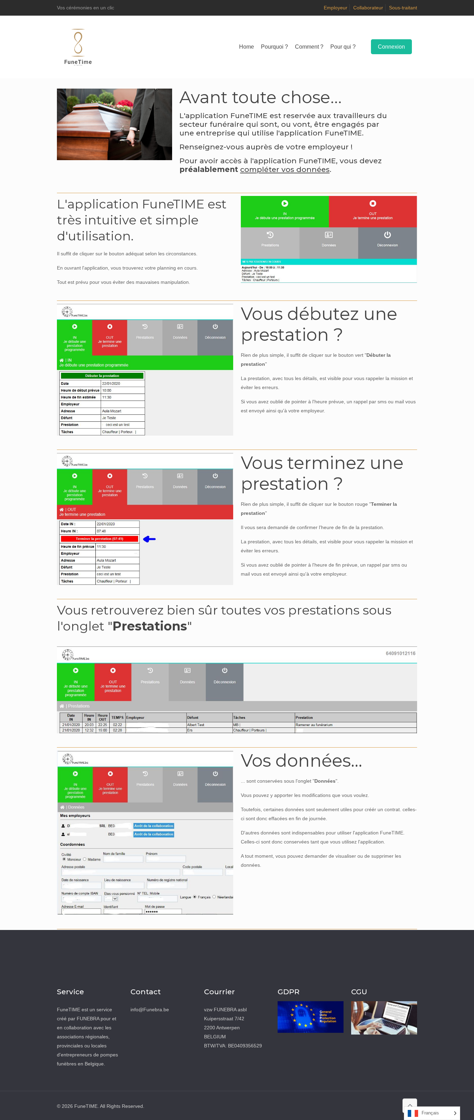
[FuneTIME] (78, 47)
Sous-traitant (403, 7)
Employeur (335, 7)
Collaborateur (368, 7)
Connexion (391, 47)
